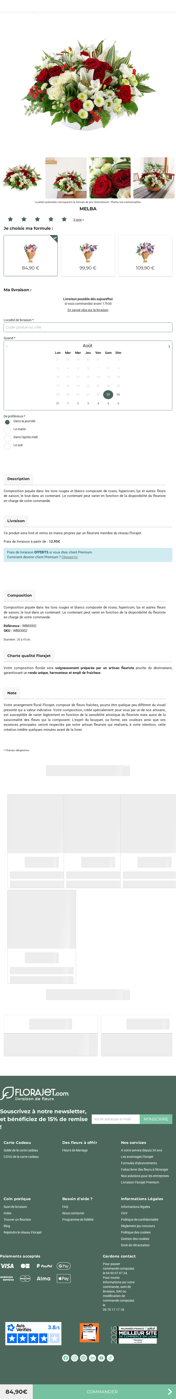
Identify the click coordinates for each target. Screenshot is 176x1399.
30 (118, 394)
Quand (8, 338)
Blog (7, 1226)
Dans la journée (24, 421)
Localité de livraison (18, 320)
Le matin (20, 429)
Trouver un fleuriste (17, 1219)
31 (57, 403)
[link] (88, 86)
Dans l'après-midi (26, 437)
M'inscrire (156, 1119)
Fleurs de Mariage (75, 1150)
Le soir (18, 445)
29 (108, 394)
